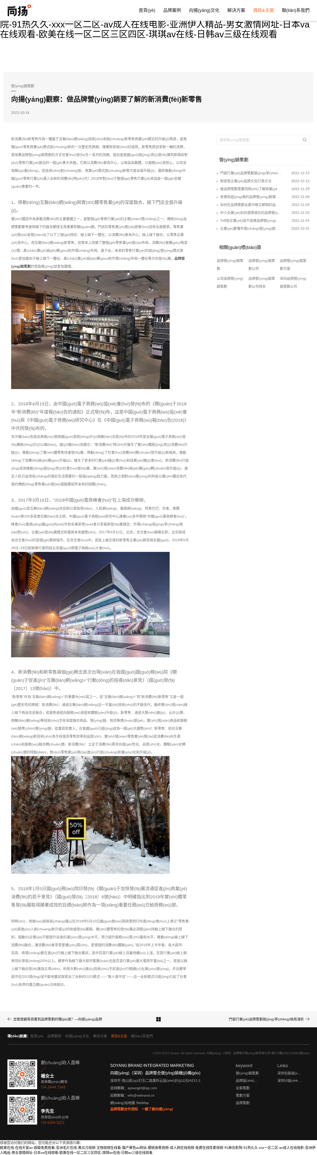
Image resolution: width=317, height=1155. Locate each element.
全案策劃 (243, 1088)
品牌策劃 (243, 1103)
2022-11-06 (300, 197)
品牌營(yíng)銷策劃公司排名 (261, 282)
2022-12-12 (300, 181)
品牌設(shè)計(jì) (248, 1080)
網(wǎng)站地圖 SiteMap (129, 1103)
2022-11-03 (300, 205)
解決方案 (236, 10)
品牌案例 (172, 10)
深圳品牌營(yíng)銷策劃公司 (293, 282)
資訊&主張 (263, 10)
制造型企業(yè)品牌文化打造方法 (245, 181)
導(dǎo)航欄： (18, 1036)
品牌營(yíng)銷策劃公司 (261, 264)
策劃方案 (243, 1095)
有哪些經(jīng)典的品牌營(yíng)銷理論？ (251, 197)
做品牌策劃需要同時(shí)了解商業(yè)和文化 (251, 189)
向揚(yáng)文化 (204, 10)
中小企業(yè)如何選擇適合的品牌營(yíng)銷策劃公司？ (251, 213)
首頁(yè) (147, 10)
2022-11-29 (300, 189)
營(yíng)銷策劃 (247, 1073)
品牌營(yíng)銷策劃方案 (293, 264)
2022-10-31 (300, 228)
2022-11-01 (300, 220)
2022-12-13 (300, 173)
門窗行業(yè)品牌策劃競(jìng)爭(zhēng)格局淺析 (251, 173)
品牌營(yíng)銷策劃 (230, 264)
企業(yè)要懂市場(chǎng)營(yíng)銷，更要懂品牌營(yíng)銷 (251, 228)
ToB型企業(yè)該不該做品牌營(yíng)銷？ (251, 220)
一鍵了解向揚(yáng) (157, 1109)
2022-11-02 (300, 213)
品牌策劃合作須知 (124, 1109)
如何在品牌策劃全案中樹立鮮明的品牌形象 (251, 205)
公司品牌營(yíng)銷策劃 (230, 282)
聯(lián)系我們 (296, 10)
